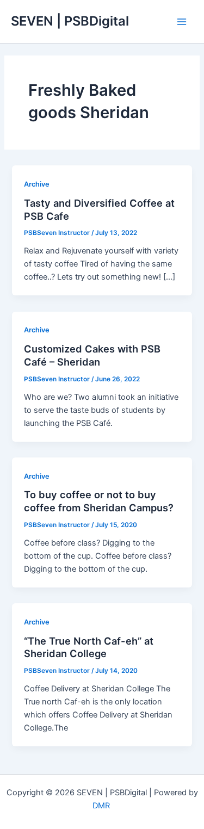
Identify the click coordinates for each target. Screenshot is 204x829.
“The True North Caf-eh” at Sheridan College (88, 647)
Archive (37, 184)
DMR (102, 806)
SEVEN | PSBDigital (70, 21)
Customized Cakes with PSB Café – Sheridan (92, 355)
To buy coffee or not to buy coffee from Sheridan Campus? (99, 501)
